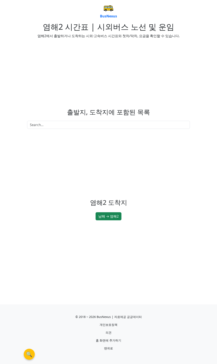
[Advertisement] (66, 71)
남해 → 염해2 (108, 216)
